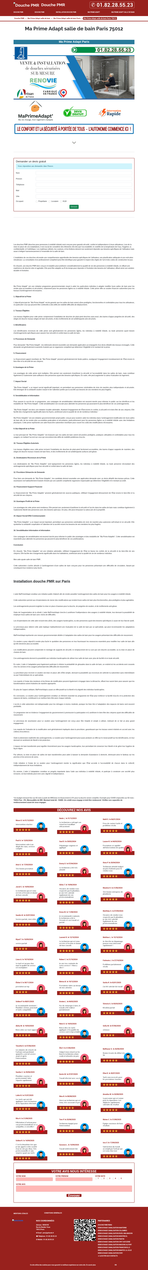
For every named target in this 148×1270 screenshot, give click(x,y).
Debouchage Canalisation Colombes (112, 1230)
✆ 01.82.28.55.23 (112, 5)
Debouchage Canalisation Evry (110, 1253)
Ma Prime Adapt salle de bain (122, 12)
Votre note (100, 1176)
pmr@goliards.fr (48, 1233)
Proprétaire (42, 201)
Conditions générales (53, 1213)
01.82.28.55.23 (51, 1236)
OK (116, 1265)
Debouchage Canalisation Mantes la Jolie (115, 1250)
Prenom (19, 179)
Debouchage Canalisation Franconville (114, 1247)
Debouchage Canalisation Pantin (111, 1239)
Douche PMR (18, 12)
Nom (18, 173)
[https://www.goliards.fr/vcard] (85, 1230)
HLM (64, 201)
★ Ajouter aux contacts (108, 1256)
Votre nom (21, 1176)
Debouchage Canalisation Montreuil (113, 1236)
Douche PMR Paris (105, 1225)
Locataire (54, 201)
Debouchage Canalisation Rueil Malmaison (115, 1233)
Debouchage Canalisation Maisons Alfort (115, 1244)
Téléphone (20, 185)
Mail (17, 190)
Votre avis (20, 1184)
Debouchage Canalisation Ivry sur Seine (114, 1242)
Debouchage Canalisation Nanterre (112, 1228)
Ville (17, 196)
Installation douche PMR (66, 12)
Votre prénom (61, 1176)
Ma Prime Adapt (94, 12)
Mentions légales (21, 1213)
